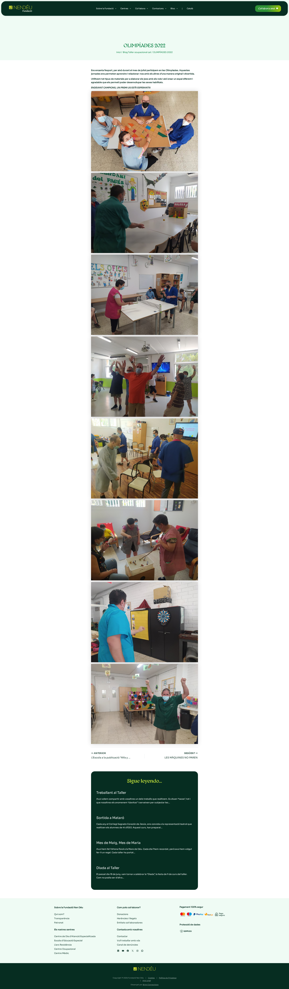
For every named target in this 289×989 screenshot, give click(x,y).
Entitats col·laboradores (130, 922)
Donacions (122, 914)
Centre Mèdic (61, 953)
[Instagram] (137, 951)
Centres (124, 8)
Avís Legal (147, 981)
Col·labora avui (266, 8)
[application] (115, 8)
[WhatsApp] (142, 951)
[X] (132, 951)
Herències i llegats (127, 918)
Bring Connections (150, 985)
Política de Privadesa (167, 978)
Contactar (122, 936)
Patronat (58, 922)
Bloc (173, 8)
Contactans (158, 8)
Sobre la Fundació (105, 8)
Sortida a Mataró (110, 818)
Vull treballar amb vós (128, 940)
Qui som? (59, 914)
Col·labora (140, 8)
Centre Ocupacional (65, 949)
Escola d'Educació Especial (68, 940)
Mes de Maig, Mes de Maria (118, 843)
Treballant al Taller (111, 793)
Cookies (151, 978)
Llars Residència (63, 944)
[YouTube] (123, 951)
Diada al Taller (107, 868)
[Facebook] (128, 951)
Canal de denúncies (127, 944)
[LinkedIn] (118, 951)
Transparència (61, 918)
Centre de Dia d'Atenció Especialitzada (75, 936)
